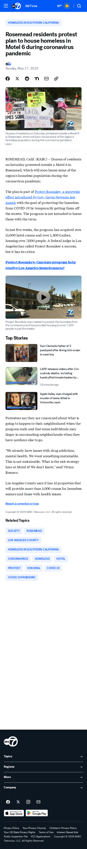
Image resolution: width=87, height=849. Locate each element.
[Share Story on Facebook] (7, 78)
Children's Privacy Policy (63, 828)
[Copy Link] (56, 78)
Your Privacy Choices (34, 828)
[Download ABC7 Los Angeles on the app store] (14, 813)
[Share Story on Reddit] (27, 78)
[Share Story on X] (17, 78)
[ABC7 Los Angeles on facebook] (8, 802)
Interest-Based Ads (67, 832)
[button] (5, 5)
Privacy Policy (11, 828)
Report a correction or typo (22, 504)
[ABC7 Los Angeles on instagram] (28, 802)
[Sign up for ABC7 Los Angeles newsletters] (38, 802)
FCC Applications (40, 836)
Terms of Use (46, 832)
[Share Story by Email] (46, 78)
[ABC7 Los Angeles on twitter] (18, 802)
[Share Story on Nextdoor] (36, 78)
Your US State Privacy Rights (19, 832)
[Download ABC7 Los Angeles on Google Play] (37, 813)
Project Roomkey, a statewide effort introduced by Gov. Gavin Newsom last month (42, 197)
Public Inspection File (16, 836)
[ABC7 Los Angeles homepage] (16, 6)
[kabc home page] (11, 741)
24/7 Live (31, 6)
